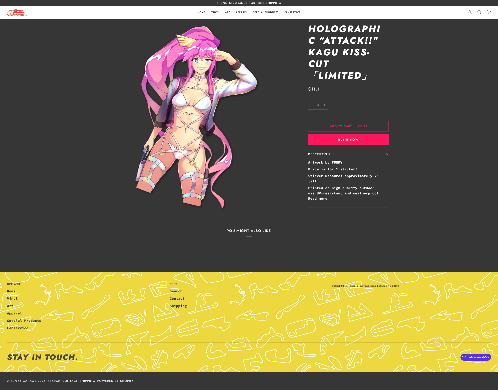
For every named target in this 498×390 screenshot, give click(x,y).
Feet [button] (173, 284)
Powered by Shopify (115, 381)
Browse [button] (14, 284)
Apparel (14, 313)
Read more (317, 198)
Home (11, 291)
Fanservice (17, 328)
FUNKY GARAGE (23, 381)
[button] (215, 12)
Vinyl (12, 298)
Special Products (24, 320)
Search (176, 291)
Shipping (178, 306)
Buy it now (348, 140)
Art (10, 306)
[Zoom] (191, 119)
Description (319, 154)
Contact (177, 298)
